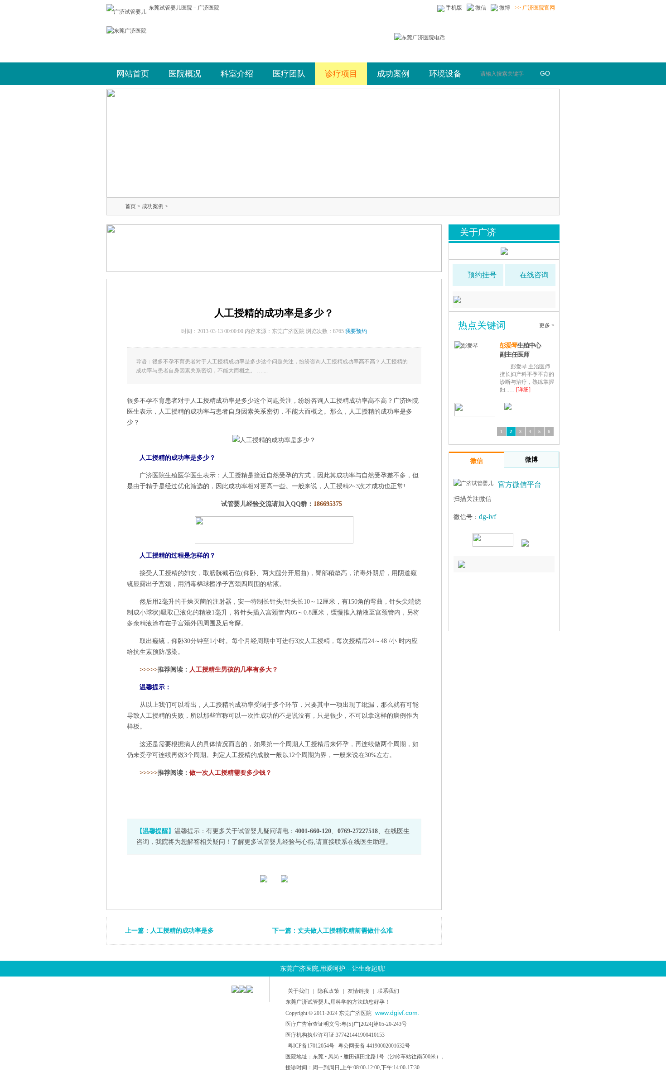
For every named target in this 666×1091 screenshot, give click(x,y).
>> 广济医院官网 (535, 8)
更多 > (547, 325)
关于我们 (298, 991)
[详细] (528, 389)
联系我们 (388, 991)
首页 (130, 206)
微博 (504, 8)
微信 (480, 8)
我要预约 (356, 331)
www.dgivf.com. (397, 1012)
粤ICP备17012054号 (311, 1046)
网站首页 (132, 73)
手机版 (454, 8)
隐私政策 (328, 991)
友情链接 (358, 991)
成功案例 (153, 206)
